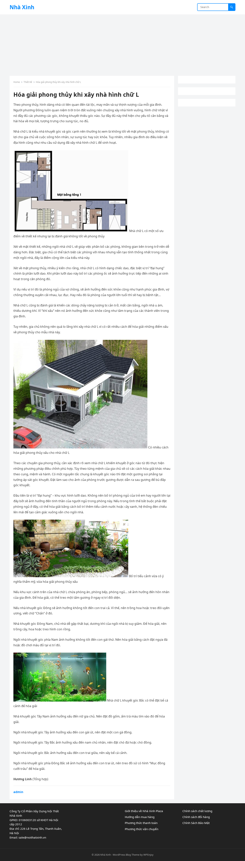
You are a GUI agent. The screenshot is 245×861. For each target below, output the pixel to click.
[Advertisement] (122, 43)
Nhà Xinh (22, 7)
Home (16, 82)
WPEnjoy (148, 854)
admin (18, 792)
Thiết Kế (28, 82)
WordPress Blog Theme (126, 854)
